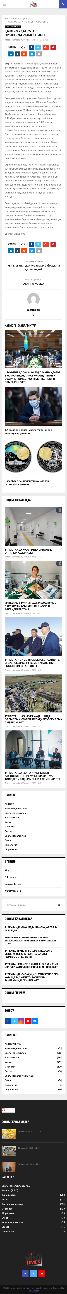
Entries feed (11, 877)
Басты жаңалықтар (15, 813)
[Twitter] (33, 1273)
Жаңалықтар (12, 817)
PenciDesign (33, 1291)
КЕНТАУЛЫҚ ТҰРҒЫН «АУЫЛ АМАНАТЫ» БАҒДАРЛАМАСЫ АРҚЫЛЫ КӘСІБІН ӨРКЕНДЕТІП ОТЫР (30, 606)
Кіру (7, 870)
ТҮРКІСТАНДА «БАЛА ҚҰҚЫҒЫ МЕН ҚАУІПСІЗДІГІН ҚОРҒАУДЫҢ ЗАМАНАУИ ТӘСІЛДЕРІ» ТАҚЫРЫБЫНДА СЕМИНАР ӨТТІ (33, 776)
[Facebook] (25, 1273)
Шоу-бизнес (11, 849)
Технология (11, 845)
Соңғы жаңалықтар (12, 27)
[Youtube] (41, 1273)
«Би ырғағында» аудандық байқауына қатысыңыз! (33, 267)
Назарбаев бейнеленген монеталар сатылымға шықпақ (27, 483)
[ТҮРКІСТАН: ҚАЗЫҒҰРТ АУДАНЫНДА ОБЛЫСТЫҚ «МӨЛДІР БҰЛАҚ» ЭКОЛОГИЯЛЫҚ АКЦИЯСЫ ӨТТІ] (33, 693)
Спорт (8, 840)
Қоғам (8, 822)
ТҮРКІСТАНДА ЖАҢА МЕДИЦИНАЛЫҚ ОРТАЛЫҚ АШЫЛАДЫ (28, 551)
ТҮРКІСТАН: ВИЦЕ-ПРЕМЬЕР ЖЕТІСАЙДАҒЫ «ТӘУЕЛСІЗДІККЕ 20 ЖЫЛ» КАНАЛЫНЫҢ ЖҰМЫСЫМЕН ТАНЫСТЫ (32, 663)
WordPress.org (13, 891)
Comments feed (13, 884)
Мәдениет (10, 826)
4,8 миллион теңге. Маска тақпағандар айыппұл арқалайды (28, 432)
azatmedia (15, 40)
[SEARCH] (59, 905)
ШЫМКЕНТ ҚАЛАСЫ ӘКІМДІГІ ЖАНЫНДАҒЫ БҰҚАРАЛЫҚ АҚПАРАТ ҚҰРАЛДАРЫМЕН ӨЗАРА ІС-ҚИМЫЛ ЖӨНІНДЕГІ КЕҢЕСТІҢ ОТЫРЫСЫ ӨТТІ (32, 377)
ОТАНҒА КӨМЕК (33, 284)
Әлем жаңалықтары (16, 808)
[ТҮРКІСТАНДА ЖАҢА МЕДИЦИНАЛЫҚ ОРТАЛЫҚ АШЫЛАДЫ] (33, 526)
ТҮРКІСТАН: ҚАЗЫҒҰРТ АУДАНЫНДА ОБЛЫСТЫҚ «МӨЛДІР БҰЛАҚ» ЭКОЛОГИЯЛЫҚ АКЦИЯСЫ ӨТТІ (33, 719)
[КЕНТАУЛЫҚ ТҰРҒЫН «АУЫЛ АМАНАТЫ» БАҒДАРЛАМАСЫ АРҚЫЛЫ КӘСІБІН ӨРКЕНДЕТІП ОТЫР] (33, 580)
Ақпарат (9, 804)
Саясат (8, 831)
